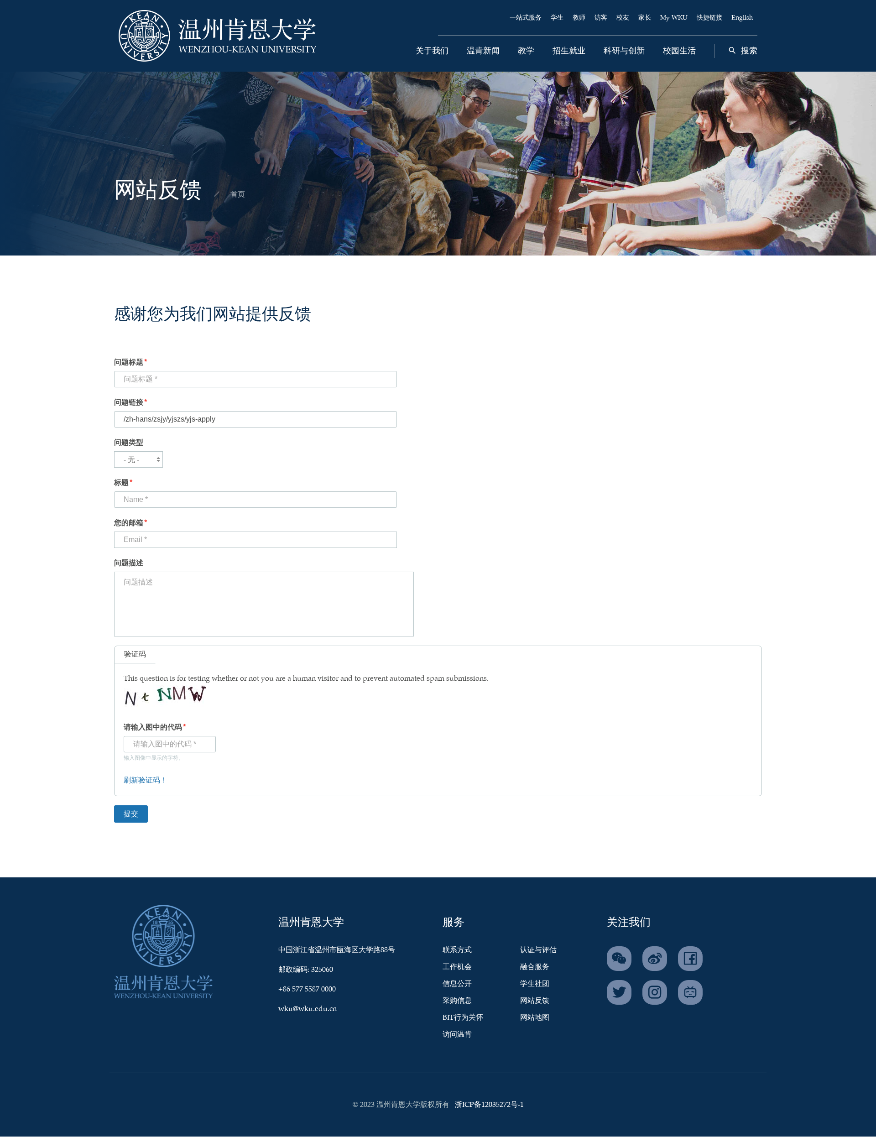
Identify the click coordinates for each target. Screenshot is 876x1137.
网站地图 (534, 1018)
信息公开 (457, 984)
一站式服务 (526, 17)
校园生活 (679, 51)
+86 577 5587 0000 (307, 989)
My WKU (674, 17)
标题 (121, 483)
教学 (526, 51)
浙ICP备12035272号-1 (489, 1105)
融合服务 (534, 967)
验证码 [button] (135, 654)
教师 (579, 17)
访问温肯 (457, 1034)
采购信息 (457, 1001)
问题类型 (128, 443)
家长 (644, 17)
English (742, 17)
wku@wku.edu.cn (307, 1009)
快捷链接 (709, 17)
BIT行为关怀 (463, 1018)
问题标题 (128, 362)
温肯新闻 (483, 51)
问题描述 (128, 563)
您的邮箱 (128, 523)
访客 (600, 17)
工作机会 (457, 967)
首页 (237, 194)
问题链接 (128, 403)
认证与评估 (538, 950)
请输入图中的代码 (153, 727)
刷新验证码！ (145, 780)
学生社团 (534, 984)
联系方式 (457, 950)
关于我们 (432, 51)
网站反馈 (534, 1001)
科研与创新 (624, 51)
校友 (622, 17)
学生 (557, 17)
